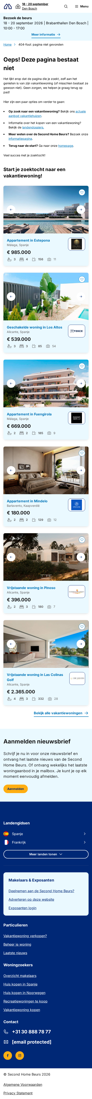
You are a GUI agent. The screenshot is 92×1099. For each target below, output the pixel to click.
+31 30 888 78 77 (31, 1031)
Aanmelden (15, 789)
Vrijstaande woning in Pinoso (31, 588)
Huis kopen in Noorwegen (24, 993)
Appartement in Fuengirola (29, 414)
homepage (65, 145)
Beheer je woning (17, 944)
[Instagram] (19, 1055)
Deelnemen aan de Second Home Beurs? (41, 891)
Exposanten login (22, 908)
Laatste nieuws (15, 953)
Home (7, 44)
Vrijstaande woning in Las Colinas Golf (35, 677)
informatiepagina (20, 138)
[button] (66, 6)
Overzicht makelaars (19, 976)
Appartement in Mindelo (27, 501)
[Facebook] (7, 1055)
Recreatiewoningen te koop (25, 1001)
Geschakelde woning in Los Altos (34, 327)
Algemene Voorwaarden (22, 1084)
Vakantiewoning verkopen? (25, 936)
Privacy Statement (18, 1093)
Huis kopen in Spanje (20, 984)
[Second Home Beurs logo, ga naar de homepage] (7, 6)
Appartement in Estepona (28, 240)
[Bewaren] (82, 192)
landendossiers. (33, 127)
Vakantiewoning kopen (21, 1010)
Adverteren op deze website (31, 899)
